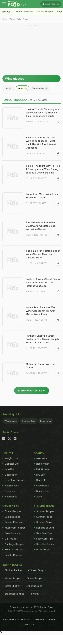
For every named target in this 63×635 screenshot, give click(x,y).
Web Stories (39, 88)
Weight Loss (11, 421)
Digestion (10, 491)
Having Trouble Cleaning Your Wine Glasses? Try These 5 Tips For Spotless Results (43, 112)
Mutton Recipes (13, 578)
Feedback (39, 619)
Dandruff (41, 480)
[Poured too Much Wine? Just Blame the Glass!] (12, 202)
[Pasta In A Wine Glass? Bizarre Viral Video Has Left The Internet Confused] (12, 287)
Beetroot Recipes (14, 549)
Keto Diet (10, 469)
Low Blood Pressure (15, 480)
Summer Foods (44, 516)
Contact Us (29, 624)
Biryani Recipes (35, 578)
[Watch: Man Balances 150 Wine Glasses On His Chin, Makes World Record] (12, 316)
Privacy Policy (9, 619)
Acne (39, 496)
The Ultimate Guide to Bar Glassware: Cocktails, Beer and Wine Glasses (41, 226)
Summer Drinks (44, 522)
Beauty (39, 453)
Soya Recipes (12, 533)
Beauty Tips (42, 491)
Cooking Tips (28, 421)
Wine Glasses (23, 19)
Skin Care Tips (44, 533)
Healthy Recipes (24, 11)
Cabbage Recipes (14, 544)
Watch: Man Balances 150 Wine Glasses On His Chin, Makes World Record (41, 311)
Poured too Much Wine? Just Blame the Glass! (42, 196)
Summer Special (45, 506)
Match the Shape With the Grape (40, 366)
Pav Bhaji (34, 593)
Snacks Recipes (45, 11)
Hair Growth (42, 469)
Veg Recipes (10, 506)
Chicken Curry (35, 570)
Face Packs (42, 485)
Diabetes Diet (12, 463)
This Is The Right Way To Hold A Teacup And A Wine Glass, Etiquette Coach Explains (43, 169)
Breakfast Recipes (14, 593)
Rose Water (42, 463)
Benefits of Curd (45, 527)
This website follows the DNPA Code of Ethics (31, 607)
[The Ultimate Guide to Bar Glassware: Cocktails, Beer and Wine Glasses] (12, 231)
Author (52, 619)
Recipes (6, 12)
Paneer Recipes (13, 522)
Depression (11, 474)
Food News (45, 421)
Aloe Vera (41, 458)
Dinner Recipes (13, 511)
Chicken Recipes (14, 570)
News (22, 88)
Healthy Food (12, 485)
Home (5, 19)
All (8, 88)
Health (7, 453)
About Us (25, 619)
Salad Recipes (12, 516)
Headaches (11, 496)
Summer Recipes (45, 511)
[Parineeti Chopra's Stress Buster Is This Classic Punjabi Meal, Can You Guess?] (12, 344)
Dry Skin (40, 474)
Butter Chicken (12, 586)
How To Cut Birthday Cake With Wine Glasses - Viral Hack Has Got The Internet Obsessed (41, 142)
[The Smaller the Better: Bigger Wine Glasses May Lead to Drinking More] (12, 259)
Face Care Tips (44, 538)
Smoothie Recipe (45, 544)
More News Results (30, 390)
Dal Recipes (11, 538)
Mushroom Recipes (15, 527)
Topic (13, 19)
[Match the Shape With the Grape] (12, 372)
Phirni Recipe (43, 549)
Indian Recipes (12, 564)
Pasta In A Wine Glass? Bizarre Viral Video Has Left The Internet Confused (43, 282)
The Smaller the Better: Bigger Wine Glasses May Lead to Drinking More (43, 254)
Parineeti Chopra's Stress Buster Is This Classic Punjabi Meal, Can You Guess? (42, 339)
